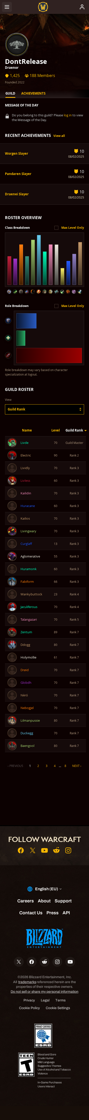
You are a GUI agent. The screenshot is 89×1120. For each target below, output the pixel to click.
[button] (44, 409)
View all (59, 136)
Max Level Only (72, 228)
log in (68, 115)
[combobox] (44, 409)
